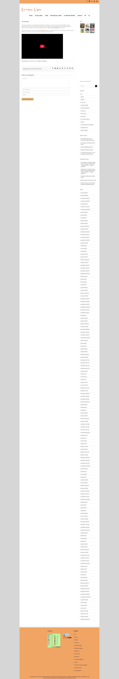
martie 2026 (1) (84, 192)
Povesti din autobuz (85, 119)
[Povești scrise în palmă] (82, 30)
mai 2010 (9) (83, 608)
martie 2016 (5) (84, 415)
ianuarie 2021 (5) (84, 295)
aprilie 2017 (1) (84, 382)
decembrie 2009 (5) (85, 619)
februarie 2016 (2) (85, 418)
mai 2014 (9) (83, 477)
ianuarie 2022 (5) (84, 262)
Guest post (83, 110)
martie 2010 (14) (84, 613)
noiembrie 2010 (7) (85, 591)
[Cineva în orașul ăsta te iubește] (92, 25)
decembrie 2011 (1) (85, 555)
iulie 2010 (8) (84, 602)
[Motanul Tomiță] (87, 25)
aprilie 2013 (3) (84, 513)
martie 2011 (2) (84, 580)
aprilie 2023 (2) (84, 220)
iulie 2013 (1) (83, 505)
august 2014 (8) (84, 468)
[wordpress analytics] (69, 637)
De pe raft (83, 102)
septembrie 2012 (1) (85, 530)
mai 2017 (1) (83, 379)
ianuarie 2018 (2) (84, 357)
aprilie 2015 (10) (84, 446)
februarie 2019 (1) (85, 323)
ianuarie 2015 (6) (84, 454)
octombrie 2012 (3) (85, 527)
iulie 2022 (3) (84, 245)
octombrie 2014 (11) (85, 463)
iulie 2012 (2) (83, 535)
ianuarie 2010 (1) (84, 616)
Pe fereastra (83, 113)
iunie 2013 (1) (84, 507)
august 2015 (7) (84, 435)
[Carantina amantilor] (87, 30)
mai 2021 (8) (83, 284)
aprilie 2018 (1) (84, 348)
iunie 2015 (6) (84, 440)
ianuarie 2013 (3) (84, 518)
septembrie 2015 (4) (85, 432)
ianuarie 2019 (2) (84, 326)
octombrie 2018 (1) (85, 334)
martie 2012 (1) (84, 546)
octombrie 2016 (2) (85, 399)
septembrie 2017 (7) (85, 368)
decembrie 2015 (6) (85, 424)
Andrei (82, 182)
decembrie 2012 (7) (85, 521)
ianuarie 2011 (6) (84, 585)
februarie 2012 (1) (85, 549)
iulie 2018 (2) (83, 343)
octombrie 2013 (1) (85, 496)
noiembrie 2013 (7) (85, 493)
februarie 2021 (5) (85, 293)
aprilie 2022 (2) (84, 254)
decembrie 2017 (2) (85, 360)
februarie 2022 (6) (85, 259)
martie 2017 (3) (84, 385)
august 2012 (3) (84, 532)
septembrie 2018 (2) (85, 337)
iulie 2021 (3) (83, 279)
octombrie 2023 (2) (85, 206)
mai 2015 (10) (84, 443)
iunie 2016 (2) (84, 407)
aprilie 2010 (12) (84, 610)
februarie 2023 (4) (85, 226)
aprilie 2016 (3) (84, 413)
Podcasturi (83, 116)
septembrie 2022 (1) (85, 240)
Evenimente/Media (85, 108)
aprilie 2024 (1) (84, 203)
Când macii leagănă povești (87, 147)
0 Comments (44, 61)
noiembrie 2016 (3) (85, 396)
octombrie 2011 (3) (85, 560)
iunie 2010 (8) (84, 605)
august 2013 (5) (84, 502)
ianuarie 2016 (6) (84, 421)
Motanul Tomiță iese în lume (87, 149)
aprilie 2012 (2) (84, 544)
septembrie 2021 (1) (85, 273)
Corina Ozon (25, 61)
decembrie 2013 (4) (85, 491)
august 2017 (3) (84, 371)
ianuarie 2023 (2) (84, 229)
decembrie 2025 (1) (85, 198)
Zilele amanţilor (84, 130)
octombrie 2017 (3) (85, 365)
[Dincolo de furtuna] (92, 30)
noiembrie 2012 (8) (85, 524)
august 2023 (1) (84, 212)
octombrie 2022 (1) (85, 237)
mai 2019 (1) (83, 315)
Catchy (82, 96)
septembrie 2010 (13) (85, 597)
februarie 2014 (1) (85, 485)
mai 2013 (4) (83, 510)
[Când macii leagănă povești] (82, 25)
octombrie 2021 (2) (85, 270)
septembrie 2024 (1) (85, 201)
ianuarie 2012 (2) (84, 552)
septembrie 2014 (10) (85, 466)
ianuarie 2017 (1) (84, 390)
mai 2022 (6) (83, 251)
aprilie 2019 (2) (84, 318)
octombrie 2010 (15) (85, 594)
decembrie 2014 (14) (85, 457)
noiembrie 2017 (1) (85, 362)
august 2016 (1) (84, 404)
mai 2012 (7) (83, 541)
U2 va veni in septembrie (53, 27)
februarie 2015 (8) (85, 452)
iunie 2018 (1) (84, 346)
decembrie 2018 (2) (85, 329)
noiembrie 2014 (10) (85, 460)
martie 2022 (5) (84, 256)
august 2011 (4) (84, 566)
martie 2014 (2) (84, 482)
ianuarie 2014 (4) (84, 488)
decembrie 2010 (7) (85, 588)
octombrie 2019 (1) (85, 312)
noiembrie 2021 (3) (85, 268)
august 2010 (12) (84, 599)
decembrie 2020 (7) (85, 298)
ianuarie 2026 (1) (84, 195)
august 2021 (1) (84, 276)
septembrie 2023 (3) (85, 209)
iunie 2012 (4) (84, 538)
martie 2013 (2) (84, 516)
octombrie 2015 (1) (85, 429)
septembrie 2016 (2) (85, 401)
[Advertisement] (88, 57)
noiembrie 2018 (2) (85, 332)
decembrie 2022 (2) (85, 231)
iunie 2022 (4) (84, 248)
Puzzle (82, 122)
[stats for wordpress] (66, 634)
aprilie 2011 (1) (84, 577)
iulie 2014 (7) (83, 471)
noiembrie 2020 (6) (85, 301)
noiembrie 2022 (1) (85, 234)
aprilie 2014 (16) (84, 479)
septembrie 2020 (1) (85, 307)
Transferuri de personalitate (87, 124)
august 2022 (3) (84, 243)
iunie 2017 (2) (84, 376)
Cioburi (38, 61)
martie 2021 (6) (84, 290)
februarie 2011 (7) (85, 583)
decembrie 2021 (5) (85, 265)
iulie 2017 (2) (83, 373)
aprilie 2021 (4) (84, 287)
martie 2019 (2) (84, 321)
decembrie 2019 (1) (85, 309)
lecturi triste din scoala (91, 180)
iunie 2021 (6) (84, 282)
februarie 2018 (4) (85, 354)
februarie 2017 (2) (85, 387)
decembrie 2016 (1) (85, 393)
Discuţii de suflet (84, 105)
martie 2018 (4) (84, 351)
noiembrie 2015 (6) (85, 426)
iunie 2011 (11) (84, 571)
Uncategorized (84, 127)
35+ (81, 94)
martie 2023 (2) (84, 223)
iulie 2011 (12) (84, 569)
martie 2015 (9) (84, 449)
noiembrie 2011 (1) (85, 557)
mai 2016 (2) (83, 410)
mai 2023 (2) (83, 217)
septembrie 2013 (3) (85, 499)
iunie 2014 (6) (84, 474)
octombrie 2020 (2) (85, 304)
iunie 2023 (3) (84, 215)
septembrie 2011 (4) (85, 563)
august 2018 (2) (84, 340)
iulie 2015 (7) (83, 438)
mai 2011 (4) (83, 574)
